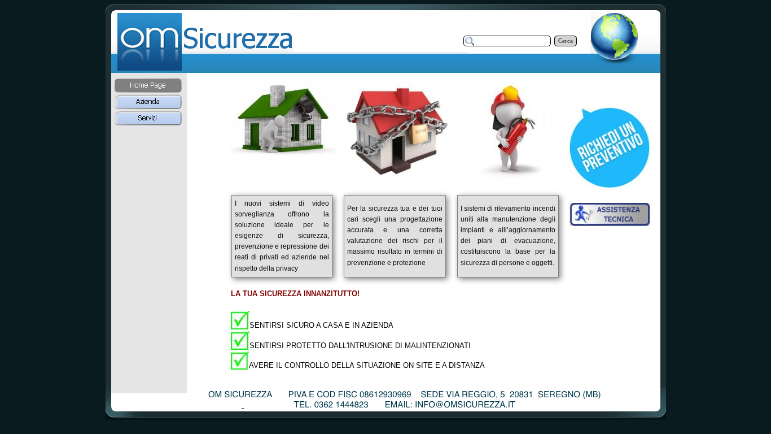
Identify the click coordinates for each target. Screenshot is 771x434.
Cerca (565, 41)
